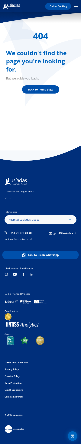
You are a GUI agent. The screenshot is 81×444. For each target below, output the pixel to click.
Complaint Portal (14, 396)
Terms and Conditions (16, 362)
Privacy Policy (12, 369)
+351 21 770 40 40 (20, 233)
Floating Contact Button (73, 436)
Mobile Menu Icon (76, 6)
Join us (8, 198)
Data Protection (13, 383)
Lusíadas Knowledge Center (19, 191)
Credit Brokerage (14, 389)
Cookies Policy (12, 376)
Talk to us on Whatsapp (43, 255)
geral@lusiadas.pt (64, 233)
